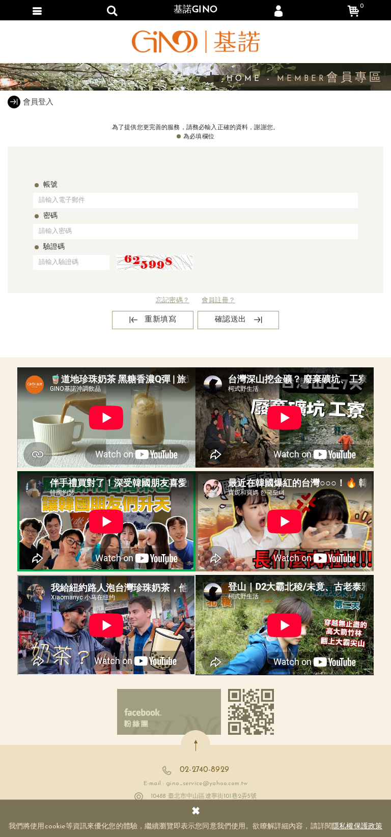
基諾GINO (195, 10)
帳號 (50, 185)
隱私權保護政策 (357, 826)
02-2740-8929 (204, 770)
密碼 (50, 216)
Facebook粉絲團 (169, 712)
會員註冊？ (218, 300)
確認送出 (230, 320)
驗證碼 (54, 247)
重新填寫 (160, 320)
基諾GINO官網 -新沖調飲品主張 (195, 42)
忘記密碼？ (172, 300)
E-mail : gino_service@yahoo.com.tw (195, 784)
